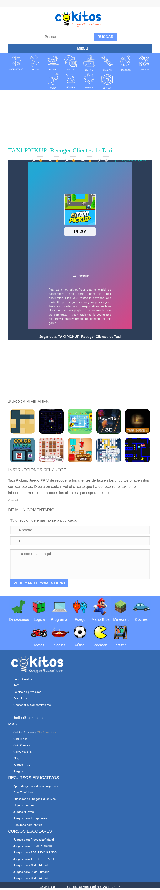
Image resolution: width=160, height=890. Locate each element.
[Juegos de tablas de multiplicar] (34, 63)
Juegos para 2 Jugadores (30, 818)
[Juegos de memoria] (70, 81)
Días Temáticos (23, 792)
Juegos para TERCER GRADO (33, 859)
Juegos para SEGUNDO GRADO (35, 852)
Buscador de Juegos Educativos (34, 799)
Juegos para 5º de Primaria (31, 872)
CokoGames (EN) (25, 745)
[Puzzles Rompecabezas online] (89, 81)
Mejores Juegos (23, 805)
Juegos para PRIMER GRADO (33, 846)
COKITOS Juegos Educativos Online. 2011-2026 (80, 887)
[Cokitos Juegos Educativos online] (80, 18)
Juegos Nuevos (23, 811)
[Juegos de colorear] (143, 63)
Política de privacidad (27, 692)
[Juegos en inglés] (70, 63)
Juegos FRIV (21, 764)
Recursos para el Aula (27, 824)
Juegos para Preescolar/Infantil (33, 839)
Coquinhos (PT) (23, 738)
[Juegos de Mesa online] (107, 81)
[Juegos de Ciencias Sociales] (125, 63)
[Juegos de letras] (89, 63)
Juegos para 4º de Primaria (31, 865)
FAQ (16, 685)
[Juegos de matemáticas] (16, 63)
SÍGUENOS (80, 4)
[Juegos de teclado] (52, 63)
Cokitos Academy (24, 732)
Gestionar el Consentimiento (32, 704)
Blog (16, 758)
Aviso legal (20, 698)
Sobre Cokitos (22, 679)
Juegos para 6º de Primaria (31, 878)
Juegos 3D (20, 771)
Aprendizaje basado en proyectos (35, 786)
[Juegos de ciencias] (107, 63)
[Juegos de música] (52, 81)
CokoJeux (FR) (23, 751)
